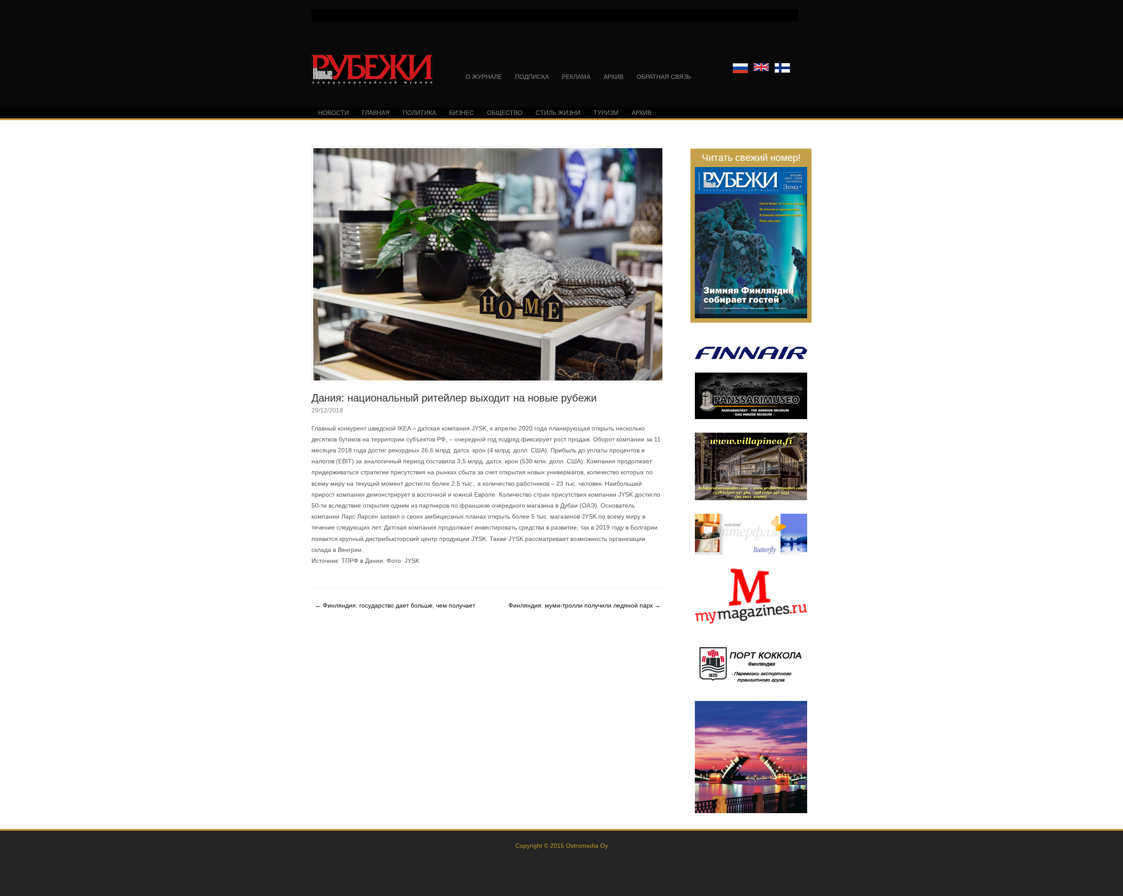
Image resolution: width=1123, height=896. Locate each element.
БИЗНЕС (461, 112)
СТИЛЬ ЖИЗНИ (558, 112)
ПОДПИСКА (532, 76)
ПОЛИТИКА (419, 112)
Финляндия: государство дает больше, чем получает (395, 605)
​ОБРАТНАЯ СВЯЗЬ (664, 76)
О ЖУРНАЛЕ (483, 76)
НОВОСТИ (333, 112)
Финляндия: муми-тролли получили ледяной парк (584, 605)
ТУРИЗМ (606, 112)
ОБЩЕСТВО (504, 112)
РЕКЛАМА (576, 76)
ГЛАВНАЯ (376, 112)
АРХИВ (613, 76)
